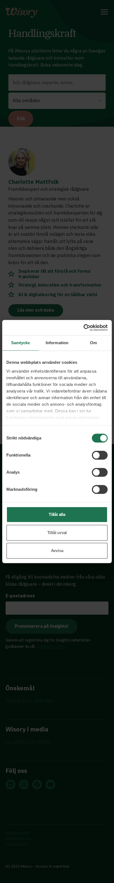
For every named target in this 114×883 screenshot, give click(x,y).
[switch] (100, 455)
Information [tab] (57, 342)
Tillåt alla (57, 514)
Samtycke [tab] (20, 342)
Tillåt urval (57, 532)
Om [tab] (93, 342)
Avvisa (57, 550)
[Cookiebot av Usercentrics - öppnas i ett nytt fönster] (83, 327)
